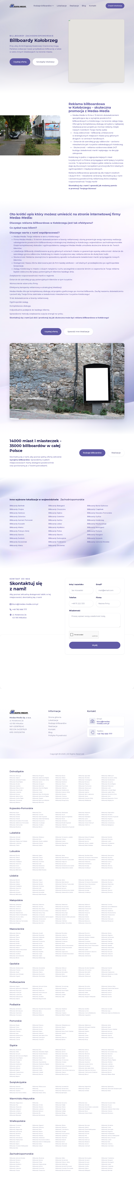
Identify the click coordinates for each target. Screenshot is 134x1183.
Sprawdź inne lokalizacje (78, 332)
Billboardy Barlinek (17, 506)
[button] (44, 6)
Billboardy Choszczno (57, 509)
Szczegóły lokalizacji (45, 62)
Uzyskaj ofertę (19, 62)
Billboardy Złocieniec (56, 545)
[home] (18, 6)
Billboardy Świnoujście (57, 538)
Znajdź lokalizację (115, 6)
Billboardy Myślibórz (56, 527)
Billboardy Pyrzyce (94, 531)
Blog (84, 6)
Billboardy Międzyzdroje (96, 524)
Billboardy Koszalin (17, 524)
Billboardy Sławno (55, 535)
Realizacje (74, 6)
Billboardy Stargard (95, 535)
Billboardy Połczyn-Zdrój (19, 531)
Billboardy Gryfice (94, 517)
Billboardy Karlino (55, 520)
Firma (98, 598)
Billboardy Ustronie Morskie (98, 542)
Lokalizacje (62, 6)
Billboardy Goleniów (56, 517)
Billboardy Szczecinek (18, 542)
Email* (99, 584)
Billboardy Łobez (55, 524)
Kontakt (92, 6)
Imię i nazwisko (76, 584)
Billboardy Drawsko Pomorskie (99, 513)
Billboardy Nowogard (95, 527)
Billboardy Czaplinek (95, 509)
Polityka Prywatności (57, 735)
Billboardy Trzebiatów (57, 542)
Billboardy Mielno (16, 527)
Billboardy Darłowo (17, 513)
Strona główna (54, 717)
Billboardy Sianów (17, 535)
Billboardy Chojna (17, 509)
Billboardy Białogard (56, 506)
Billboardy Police (55, 531)
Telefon (72, 598)
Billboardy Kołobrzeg (95, 520)
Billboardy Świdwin (17, 538)
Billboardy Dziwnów (17, 517)
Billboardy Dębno (55, 513)
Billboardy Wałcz (16, 545)
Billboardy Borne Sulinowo (97, 506)
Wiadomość (74, 611)
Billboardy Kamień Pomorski (21, 520)
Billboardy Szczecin (94, 538)
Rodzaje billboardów (43, 6)
